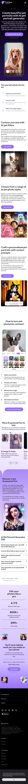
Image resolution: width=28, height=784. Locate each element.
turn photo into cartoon (9, 488)
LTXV (2, 761)
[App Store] (5, 714)
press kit (3, 744)
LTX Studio (3, 758)
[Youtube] (13, 710)
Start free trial (7, 146)
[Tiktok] (9, 710)
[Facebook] (6, 710)
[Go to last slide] (11, 463)
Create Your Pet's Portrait (14, 34)
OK (14, 779)
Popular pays (4, 764)
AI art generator (18, 195)
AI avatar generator (13, 492)
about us (3, 741)
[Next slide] (16, 463)
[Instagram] (2, 710)
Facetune (3, 753)
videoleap (3, 756)
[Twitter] (16, 710)
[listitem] (11, 446)
